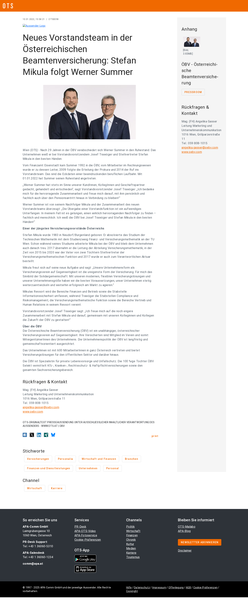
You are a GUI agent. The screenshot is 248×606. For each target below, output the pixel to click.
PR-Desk (80, 526)
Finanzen (132, 535)
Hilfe (129, 587)
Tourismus (133, 557)
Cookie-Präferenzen (87, 539)
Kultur (130, 544)
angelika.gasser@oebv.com (41, 407)
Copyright (132, 591)
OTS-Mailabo (186, 526)
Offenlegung (176, 587)
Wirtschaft (133, 531)
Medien (131, 548)
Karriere (131, 552)
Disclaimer (185, 550)
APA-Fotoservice (85, 535)
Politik (130, 526)
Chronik (131, 539)
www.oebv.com (33, 411)
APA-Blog (184, 531)
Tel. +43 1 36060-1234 (38, 557)
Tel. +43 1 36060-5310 (38, 546)
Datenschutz (142, 587)
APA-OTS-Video (85, 531)
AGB (188, 587)
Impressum (159, 587)
